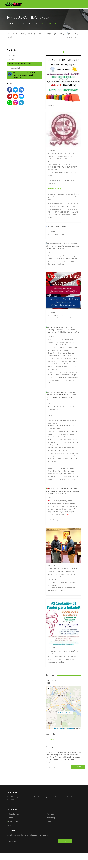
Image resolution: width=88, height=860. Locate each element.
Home (9, 23)
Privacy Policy (13, 821)
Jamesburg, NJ (32, 23)
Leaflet (56, 728)
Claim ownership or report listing (20, 63)
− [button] (48, 692)
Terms (10, 818)
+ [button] (48, 688)
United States (19, 23)
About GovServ (13, 814)
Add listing (51, 818)
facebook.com (50, 739)
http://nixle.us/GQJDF (55, 189)
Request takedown (16, 68)
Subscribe (78, 767)
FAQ (9, 825)
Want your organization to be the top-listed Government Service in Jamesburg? (26, 75)
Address (13, 56)
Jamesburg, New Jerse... (64, 712)
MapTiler (62, 728)
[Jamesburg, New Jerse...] (64, 708)
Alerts (12, 60)
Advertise (50, 814)
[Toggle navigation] (80, 4)
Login (49, 821)
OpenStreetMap (70, 728)
